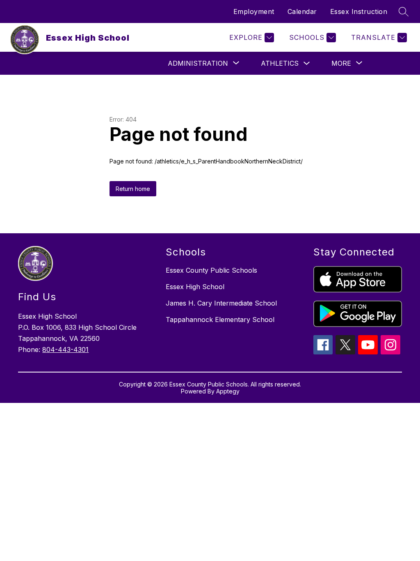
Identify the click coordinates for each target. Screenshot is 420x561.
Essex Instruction (359, 11)
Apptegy (228, 391)
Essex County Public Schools (211, 270)
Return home (133, 188)
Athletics (280, 63)
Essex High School (195, 287)
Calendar (302, 11)
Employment (253, 11)
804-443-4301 (65, 349)
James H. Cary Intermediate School (221, 303)
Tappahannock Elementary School (220, 319)
